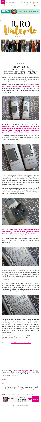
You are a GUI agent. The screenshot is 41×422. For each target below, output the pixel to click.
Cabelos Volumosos (10, 395)
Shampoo (29, 395)
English (13, 2)
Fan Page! (32, 372)
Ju (13, 398)
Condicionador (19, 395)
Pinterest (22, 401)
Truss (33, 395)
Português (8, 2)
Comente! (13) (35, 399)
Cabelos (10, 400)
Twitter (20, 401)
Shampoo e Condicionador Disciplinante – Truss (20, 69)
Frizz (25, 395)
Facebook (18, 401)
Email (25, 401)
